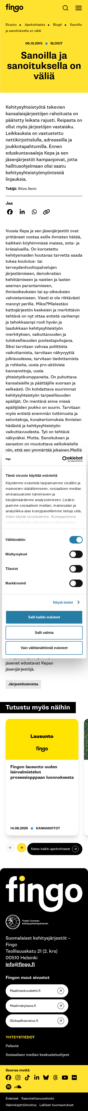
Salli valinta (44, 633)
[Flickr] (74, 1077)
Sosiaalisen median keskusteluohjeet (37, 1054)
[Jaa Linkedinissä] (22, 212)
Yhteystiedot (20, 1037)
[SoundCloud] (18, 1087)
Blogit (57, 24)
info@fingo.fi (20, 964)
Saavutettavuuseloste (37, 1098)
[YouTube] (65, 1077)
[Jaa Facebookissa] (10, 212)
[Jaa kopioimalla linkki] (46, 212)
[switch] (76, 554)
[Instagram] (18, 1077)
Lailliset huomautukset (56, 1105)
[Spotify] (8, 1087)
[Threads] (55, 1077)
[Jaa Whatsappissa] (34, 212)
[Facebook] (8, 1077)
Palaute (12, 1046)
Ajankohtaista (35, 24)
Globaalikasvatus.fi (24, 1021)
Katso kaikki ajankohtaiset (50, 849)
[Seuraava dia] (21, 847)
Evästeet (12, 1098)
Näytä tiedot (63, 602)
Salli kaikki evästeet (44, 617)
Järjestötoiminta (23, 684)
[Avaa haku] (66, 8)
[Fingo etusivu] (14, 8)
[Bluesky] (46, 1077)
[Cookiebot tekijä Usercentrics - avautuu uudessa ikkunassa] (63, 459)
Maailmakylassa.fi (23, 1006)
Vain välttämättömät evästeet (44, 648)
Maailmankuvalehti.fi (25, 991)
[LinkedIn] (36, 1077)
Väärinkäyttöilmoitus (21, 1105)
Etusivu (11, 24)
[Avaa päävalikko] (78, 8)
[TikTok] (27, 1077)
